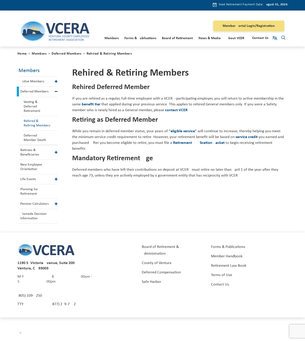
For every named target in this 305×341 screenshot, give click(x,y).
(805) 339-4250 (29, 296)
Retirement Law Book (228, 266)
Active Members (32, 81)
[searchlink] (283, 38)
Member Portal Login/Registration (249, 26)
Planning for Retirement (29, 192)
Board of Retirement (177, 38)
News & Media (209, 38)
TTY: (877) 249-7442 (46, 304)
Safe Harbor (151, 282)
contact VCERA (177, 110)
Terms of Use (221, 275)
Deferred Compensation (161, 272)
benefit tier (91, 104)
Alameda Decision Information (33, 216)
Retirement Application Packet (199, 143)
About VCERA (236, 38)
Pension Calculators (34, 204)
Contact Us (260, 38)
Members (111, 38)
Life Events (28, 179)
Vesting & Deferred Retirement (32, 106)
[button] (56, 81)
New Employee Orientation (31, 167)
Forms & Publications (140, 38)
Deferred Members (66, 53)
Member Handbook (226, 256)
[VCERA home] (55, 32)
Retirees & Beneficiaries (29, 152)
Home (22, 53)
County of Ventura (156, 263)
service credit (247, 137)
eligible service (183, 131)
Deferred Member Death (35, 138)
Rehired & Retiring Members (37, 123)
